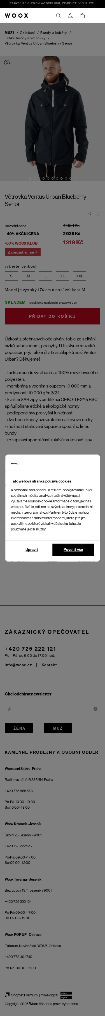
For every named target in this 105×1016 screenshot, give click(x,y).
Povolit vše (73, 550)
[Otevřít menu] (96, 15)
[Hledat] (58, 15)
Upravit (31, 550)
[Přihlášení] (70, 15)
